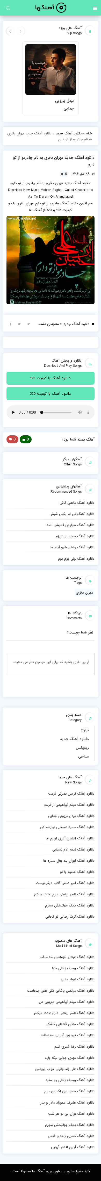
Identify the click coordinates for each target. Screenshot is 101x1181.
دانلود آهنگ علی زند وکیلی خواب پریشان (65, 1068)
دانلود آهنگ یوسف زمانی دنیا (73, 968)
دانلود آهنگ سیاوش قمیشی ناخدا (70, 525)
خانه (89, 133)
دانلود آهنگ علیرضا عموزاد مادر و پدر (67, 1102)
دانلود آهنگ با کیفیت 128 (50, 378)
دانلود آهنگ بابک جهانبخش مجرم (70, 905)
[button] (95, 8)
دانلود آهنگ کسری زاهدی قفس (71, 1136)
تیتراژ (85, 730)
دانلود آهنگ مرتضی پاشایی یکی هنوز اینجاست (61, 990)
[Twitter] (19, 324)
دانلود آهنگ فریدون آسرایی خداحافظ (68, 1035)
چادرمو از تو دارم (23, 183)
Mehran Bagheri (52, 189)
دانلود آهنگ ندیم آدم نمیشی (73, 849)
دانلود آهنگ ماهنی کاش (77, 502)
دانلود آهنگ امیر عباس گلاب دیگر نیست (65, 882)
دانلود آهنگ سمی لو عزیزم (75, 536)
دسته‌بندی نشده (49, 324)
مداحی (83, 756)
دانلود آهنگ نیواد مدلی (78, 979)
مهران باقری (54, 183)
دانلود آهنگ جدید (74, 739)
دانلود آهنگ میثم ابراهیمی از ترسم (69, 804)
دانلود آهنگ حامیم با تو (77, 871)
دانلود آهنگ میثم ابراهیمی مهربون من (67, 1001)
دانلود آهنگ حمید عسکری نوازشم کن (67, 827)
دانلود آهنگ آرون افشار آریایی (73, 1147)
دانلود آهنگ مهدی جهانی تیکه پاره (70, 1057)
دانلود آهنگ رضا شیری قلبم (74, 1046)
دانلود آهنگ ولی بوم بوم (76, 558)
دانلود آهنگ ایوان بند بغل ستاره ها (69, 860)
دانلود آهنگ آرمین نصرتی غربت (71, 793)
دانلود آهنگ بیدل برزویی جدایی (71, 815)
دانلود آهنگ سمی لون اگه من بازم (69, 1091)
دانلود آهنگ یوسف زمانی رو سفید (70, 1080)
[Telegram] (28, 324)
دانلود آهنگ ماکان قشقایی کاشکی (70, 1024)
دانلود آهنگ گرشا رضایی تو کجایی (70, 916)
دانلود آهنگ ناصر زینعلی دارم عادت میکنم (64, 894)
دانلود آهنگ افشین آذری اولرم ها (70, 838)
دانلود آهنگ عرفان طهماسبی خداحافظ (67, 957)
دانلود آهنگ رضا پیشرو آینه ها (73, 547)
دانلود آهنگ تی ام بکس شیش (72, 513)
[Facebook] (10, 324)
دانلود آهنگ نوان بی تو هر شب (71, 1113)
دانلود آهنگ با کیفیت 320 (50, 394)
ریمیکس (82, 748)
